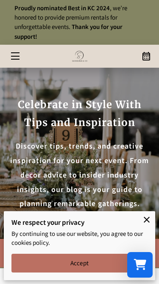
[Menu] (15, 56)
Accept (79, 263)
